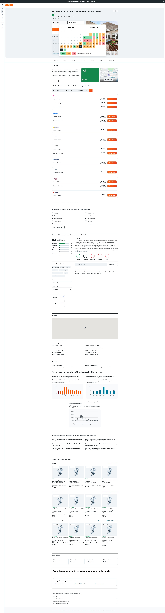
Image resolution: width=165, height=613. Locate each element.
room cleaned (55, 270)
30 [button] (61, 50)
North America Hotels (65, 610)
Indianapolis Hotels (92, 610)
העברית (93, 1)
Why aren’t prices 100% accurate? (61, 603)
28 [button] (77, 46)
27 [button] (74, 46)
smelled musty (55, 275)
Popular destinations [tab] (68, 575)
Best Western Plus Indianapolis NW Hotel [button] (109, 480)
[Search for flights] (2, 8)
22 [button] (80, 43)
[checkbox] (58, 298)
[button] (163, 1)
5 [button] (103, 34)
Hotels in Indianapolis (99, 583)
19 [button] (71, 43)
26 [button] (71, 46)
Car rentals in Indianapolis (80, 583)
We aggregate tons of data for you (61, 601)
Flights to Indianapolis (59, 583)
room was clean (55, 267)
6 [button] (74, 37)
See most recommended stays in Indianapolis (108, 520)
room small (62, 267)
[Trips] (2, 24)
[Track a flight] (2, 20)
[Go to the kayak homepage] (9, 5)
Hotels (59, 610)
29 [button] (80, 46)
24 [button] (64, 46)
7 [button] (77, 37)
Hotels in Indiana (85, 610)
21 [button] (77, 43)
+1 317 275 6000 (55, 18)
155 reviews (62, 15)
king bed (66, 273)
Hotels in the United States (75, 610)
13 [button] (74, 40)
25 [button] (68, 46)
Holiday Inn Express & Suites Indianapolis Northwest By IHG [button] (58, 480)
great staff (68, 267)
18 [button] (68, 43)
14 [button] (77, 40)
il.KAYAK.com (54, 610)
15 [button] (80, 40)
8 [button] (80, 37)
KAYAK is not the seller (58, 598)
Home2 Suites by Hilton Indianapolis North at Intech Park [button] (76, 480)
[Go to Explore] (2, 18)
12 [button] (71, 40)
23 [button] (61, 46)
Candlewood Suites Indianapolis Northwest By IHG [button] (59, 509)
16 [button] (61, 43)
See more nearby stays (113, 463)
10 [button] (64, 40)
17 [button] (64, 43)
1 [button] (80, 34)
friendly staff (54, 273)
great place (62, 275)
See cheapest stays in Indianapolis (110, 491)
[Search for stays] (2, 11)
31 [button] (64, 50)
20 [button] (74, 43)
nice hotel (61, 273)
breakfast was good (63, 270)
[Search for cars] (2, 14)
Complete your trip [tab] (58, 575)
